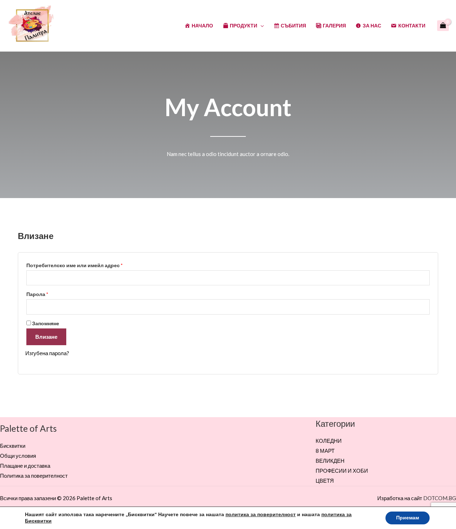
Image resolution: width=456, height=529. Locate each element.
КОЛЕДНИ (329, 440)
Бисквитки (12, 445)
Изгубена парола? (47, 353)
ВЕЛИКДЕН (330, 460)
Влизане (46, 336)
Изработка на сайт (399, 498)
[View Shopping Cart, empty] (443, 25)
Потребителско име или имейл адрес (93, 264)
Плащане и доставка (25, 465)
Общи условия (18, 455)
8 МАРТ (325, 450)
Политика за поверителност (34, 475)
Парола (55, 293)
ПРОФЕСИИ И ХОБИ (342, 470)
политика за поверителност (261, 514)
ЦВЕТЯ (325, 480)
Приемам (407, 517)
